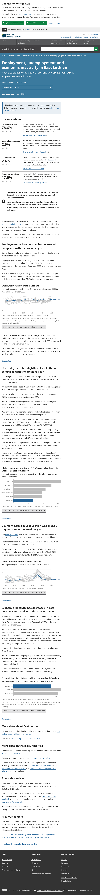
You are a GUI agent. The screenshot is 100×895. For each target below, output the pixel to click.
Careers (34, 863)
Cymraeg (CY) (94, 34)
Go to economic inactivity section (35, 183)
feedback (29, 30)
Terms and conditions (11, 870)
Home (5, 41)
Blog (96, 37)
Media (86, 37)
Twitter (64, 859)
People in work (35, 56)
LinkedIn (64, 870)
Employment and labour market (18, 56)
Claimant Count (53, 160)
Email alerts (66, 881)
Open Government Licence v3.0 (49, 890)
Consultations (66, 874)
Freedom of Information (41, 874)
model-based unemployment (14, 768)
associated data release (11, 753)
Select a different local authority (15, 82)
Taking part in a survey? (88, 42)
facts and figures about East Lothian (25, 738)
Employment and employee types (53, 56)
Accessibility (7, 859)
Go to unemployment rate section (35, 152)
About (92, 37)
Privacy (5, 866)
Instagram (65, 863)
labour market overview (40, 758)
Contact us (35, 866)
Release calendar (66, 37)
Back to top (6, 361)
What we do (36, 859)
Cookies (5, 863)
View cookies (54, 23)
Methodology (78, 37)
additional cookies (26, 14)
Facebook (65, 866)
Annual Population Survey (12, 224)
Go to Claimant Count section (33, 168)
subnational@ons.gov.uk (12, 802)
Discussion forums (69, 877)
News (33, 870)
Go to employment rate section (34, 135)
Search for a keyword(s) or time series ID (18, 49)
